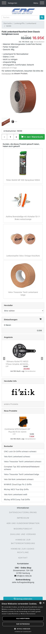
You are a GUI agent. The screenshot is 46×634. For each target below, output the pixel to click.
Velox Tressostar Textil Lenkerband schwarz (22, 461)
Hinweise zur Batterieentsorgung (23, 541)
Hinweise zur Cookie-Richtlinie (23, 550)
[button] (4, 358)
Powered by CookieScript (23, 631)
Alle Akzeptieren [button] (23, 618)
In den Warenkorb (33, 137)
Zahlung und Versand (23, 534)
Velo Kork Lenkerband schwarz (17, 456)
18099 (8, 26)
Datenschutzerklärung (23, 512)
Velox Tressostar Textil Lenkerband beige (21, 474)
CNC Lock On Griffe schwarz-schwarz (20, 451)
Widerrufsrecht (23, 529)
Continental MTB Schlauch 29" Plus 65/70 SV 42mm (17, 430)
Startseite (7, 23)
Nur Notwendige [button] (23, 624)
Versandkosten (39, 42)
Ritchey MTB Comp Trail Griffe (17, 499)
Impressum (23, 518)
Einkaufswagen (10, 319)
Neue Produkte (10, 411)
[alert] (23, 617)
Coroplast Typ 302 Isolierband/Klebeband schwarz (21, 467)
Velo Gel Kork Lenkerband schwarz (18, 479)
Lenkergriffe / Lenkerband (25, 23)
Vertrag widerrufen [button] (24, 599)
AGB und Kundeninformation (23, 523)
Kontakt (23, 558)
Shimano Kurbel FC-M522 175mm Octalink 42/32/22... (17, 362)
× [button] (43, 603)
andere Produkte (11, 404)
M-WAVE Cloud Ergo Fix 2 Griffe (17, 484)
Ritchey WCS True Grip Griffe (16, 489)
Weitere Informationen (28, 614)
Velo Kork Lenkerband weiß (15, 494)
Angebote (8, 337)
